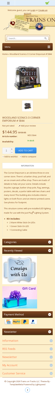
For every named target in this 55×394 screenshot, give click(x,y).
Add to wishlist (11, 156)
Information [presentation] (27, 165)
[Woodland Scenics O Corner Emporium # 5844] (27, 106)
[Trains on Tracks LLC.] (27, 23)
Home (5, 54)
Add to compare (28, 156)
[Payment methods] (27, 322)
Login (33, 10)
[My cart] (47, 3)
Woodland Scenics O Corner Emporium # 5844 (31, 54)
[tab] (27, 166)
